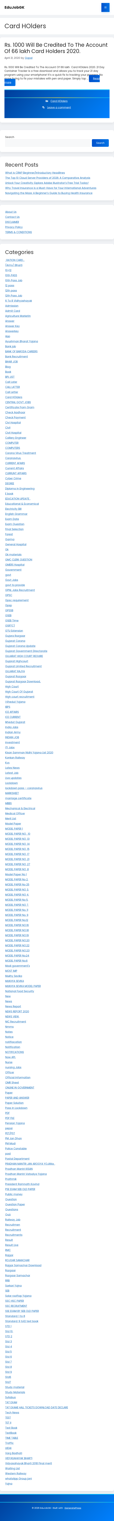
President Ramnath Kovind (22, 1184)
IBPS (7, 707)
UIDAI (8, 1448)
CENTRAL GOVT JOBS (18, 402)
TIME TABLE (11, 1438)
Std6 (8, 1377)
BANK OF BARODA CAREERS (21, 351)
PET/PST (10, 1133)
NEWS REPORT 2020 (17, 1011)
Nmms (9, 1027)
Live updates (13, 778)
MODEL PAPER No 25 (17, 884)
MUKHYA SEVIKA (14, 981)
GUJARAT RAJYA (15, 671)
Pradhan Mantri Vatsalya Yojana (26, 1174)
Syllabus (10, 1397)
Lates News (12, 768)
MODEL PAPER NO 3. (17, 889)
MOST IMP (11, 971)
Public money (14, 1194)
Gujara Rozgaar (15, 636)
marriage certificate (18, 798)
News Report (13, 1006)
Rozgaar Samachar (17, 1275)
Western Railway (15, 1473)
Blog (8, 367)
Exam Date (12, 519)
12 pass (9, 285)
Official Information (17, 1077)
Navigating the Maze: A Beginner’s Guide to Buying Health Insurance (48, 193)
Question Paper (15, 1204)
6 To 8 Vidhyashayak (18, 301)
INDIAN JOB (12, 737)
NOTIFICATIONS (14, 1052)
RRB (7, 1280)
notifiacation (13, 1042)
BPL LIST (10, 377)
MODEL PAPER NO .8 (17, 869)
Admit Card (12, 311)
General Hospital (15, 544)
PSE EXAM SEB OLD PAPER (20, 1189)
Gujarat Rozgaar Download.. (23, 681)
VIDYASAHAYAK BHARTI (18, 1458)
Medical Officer (15, 813)
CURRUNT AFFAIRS (16, 473)
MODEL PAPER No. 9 (16, 915)
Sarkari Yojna (13, 1285)
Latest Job (11, 773)
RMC (8, 1250)
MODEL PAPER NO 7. (17, 905)
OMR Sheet (12, 1082)
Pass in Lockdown (16, 1108)
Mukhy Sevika (13, 976)
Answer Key (12, 326)
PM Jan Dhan (13, 1138)
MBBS (8, 803)
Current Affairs (14, 468)
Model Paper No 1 (16, 874)
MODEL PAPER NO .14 (17, 844)
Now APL (10, 1057)
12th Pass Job (13, 295)
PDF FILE (9, 1118)
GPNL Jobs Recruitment (20, 590)
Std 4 (8, 1346)
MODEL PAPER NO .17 (17, 854)
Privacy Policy (14, 227)
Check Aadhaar (15, 412)
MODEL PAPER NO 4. (17, 895)
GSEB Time (12, 620)
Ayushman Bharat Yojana (21, 341)
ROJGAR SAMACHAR (17, 1260)
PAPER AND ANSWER (17, 1098)
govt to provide (15, 585)
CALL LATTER (12, 387)
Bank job (10, 346)
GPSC (8, 595)
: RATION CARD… (14, 260)
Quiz (8, 1214)
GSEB (8, 615)
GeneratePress (72, 1508)
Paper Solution (14, 1103)
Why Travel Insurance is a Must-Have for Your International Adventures (50, 188)
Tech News (12, 1412)
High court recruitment (19, 697)
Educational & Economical (22, 504)
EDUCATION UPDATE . (17, 499)
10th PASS (11, 275)
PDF (7, 1113)
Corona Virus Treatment (20, 453)
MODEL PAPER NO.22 (17, 945)
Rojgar (9, 1255)
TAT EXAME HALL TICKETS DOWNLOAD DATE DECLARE (36, 1407)
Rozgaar (10, 1270)
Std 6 (8, 1357)
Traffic (9, 1443)
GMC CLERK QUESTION (18, 559)
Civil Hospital (13, 433)
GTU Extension (14, 631)
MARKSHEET (12, 793)
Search (9, 137)
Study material (14, 1387)
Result (9, 1240)
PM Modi (10, 1143)
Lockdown (11, 783)
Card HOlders (59, 101)
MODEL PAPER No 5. (16, 900)
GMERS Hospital (14, 565)
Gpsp (8, 605)
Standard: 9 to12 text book (21, 1321)
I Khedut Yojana (15, 702)
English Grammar (16, 514)
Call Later (11, 382)
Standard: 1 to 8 (15, 1316)
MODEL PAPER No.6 (16, 961)
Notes (9, 1032)
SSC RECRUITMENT (16, 1306)
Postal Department (17, 1159)
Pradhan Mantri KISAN (19, 1169)
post (8, 1153)
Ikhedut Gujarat (15, 722)
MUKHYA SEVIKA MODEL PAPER (23, 986)
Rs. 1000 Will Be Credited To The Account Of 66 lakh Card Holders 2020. (56, 48)
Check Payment (15, 417)
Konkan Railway (15, 757)
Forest (9, 534)
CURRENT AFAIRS (15, 463)
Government (13, 570)
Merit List (10, 818)
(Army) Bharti (13, 265)
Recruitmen (12, 1225)
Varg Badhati (13, 1453)
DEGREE (9, 483)
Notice (9, 1037)
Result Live (11, 1245)
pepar (9, 1128)
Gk (6, 549)
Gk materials (13, 554)
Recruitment (13, 1230)
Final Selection (14, 529)
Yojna (8, 1483)
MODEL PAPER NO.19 (17, 935)
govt (8, 575)
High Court (12, 686)
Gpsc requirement (17, 600)
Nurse (8, 1062)
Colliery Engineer (15, 438)
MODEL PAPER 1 (14, 829)
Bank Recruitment (16, 356)
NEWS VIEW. (12, 1016)
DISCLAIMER (12, 222)
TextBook (10, 1433)
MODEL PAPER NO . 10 (17, 834)
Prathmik (10, 1179)
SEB (7, 1291)
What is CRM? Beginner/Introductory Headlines (35, 173)
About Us (10, 212)
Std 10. (9, 1331)
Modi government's (17, 966)
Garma (9, 539)
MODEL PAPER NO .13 (17, 839)
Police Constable (16, 1148)
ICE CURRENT (13, 717)
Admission (11, 306)
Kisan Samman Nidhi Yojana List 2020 (29, 752)
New (8, 996)
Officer (9, 1072)
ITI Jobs (10, 747)
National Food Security (19, 991)
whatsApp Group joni (18, 1478)
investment (12, 742)
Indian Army (13, 732)
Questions (11, 1209)
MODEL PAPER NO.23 (17, 950)
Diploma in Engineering (20, 488)
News (8, 1001)
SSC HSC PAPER (14, 1301)
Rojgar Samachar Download (23, 1265)
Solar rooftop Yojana (18, 1296)
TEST (8, 1417)
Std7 (8, 1382)
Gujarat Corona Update (20, 646)
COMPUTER (12, 443)
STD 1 (8, 1326)
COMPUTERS (12, 448)
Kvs (7, 763)
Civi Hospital (13, 422)
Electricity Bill (13, 509)
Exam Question (14, 524)
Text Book (11, 1428)
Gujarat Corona (15, 641)
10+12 (8, 270)
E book (9, 493)
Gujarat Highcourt (16, 661)
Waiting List (12, 1468)
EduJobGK (14, 7)
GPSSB (9, 610)
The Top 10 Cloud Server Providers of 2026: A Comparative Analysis (47, 178)
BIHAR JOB (11, 361)
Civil (7, 427)
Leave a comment (59, 107)
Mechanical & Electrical (20, 808)
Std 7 (8, 1362)
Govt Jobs (11, 580)
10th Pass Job (13, 280)
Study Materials (15, 1392)
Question (11, 1199)
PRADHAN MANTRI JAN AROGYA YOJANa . (30, 1164)
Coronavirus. (13, 458)
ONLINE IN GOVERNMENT (19, 1087)
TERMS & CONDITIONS (18, 232)
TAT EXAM (11, 1402)
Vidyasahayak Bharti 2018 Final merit (28, 1463)
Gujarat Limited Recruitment (23, 666)
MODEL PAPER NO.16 (17, 925)
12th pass (11, 290)
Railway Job (12, 1219)
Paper (9, 1093)
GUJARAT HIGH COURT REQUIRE (24, 656)
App (7, 336)
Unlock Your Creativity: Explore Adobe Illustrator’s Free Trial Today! (47, 183)
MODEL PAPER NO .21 (17, 859)
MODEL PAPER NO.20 (17, 940)
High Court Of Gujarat (19, 691)
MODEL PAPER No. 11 (16, 910)
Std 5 (8, 1351)
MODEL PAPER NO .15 (17, 849)
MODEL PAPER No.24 (17, 955)
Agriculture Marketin (18, 316)
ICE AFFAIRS (12, 712)
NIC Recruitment (15, 1021)
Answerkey (12, 331)
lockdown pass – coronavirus (23, 788)
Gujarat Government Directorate (26, 651)
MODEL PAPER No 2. (16, 879)
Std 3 (8, 1341)
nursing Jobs (13, 1067)
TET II (8, 1423)
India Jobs (11, 727)
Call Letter (11, 392)
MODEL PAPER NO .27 (17, 864)
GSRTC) (10, 625)
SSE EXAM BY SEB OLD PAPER (22, 1311)
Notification (12, 1047)
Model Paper (13, 823)
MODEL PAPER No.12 (16, 920)
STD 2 (8, 1336)
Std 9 (8, 1372)
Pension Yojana (15, 1123)
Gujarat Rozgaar (15, 676)
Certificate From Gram (19, 407)
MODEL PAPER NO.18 (17, 930)
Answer (9, 321)
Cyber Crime (13, 478)
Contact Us (12, 217)
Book (8, 372)
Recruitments (13, 1235)
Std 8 (8, 1367)
